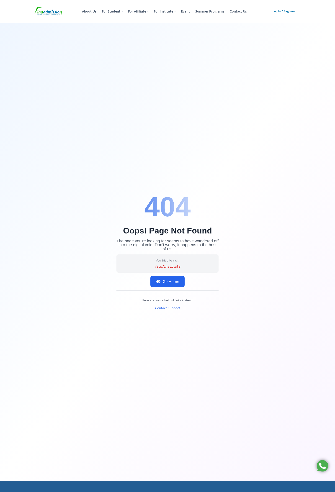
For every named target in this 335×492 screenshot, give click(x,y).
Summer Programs (209, 11)
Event (185, 11)
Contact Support (167, 308)
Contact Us (238, 11)
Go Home (171, 281)
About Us (89, 11)
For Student (111, 11)
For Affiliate (137, 11)
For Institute (163, 11)
